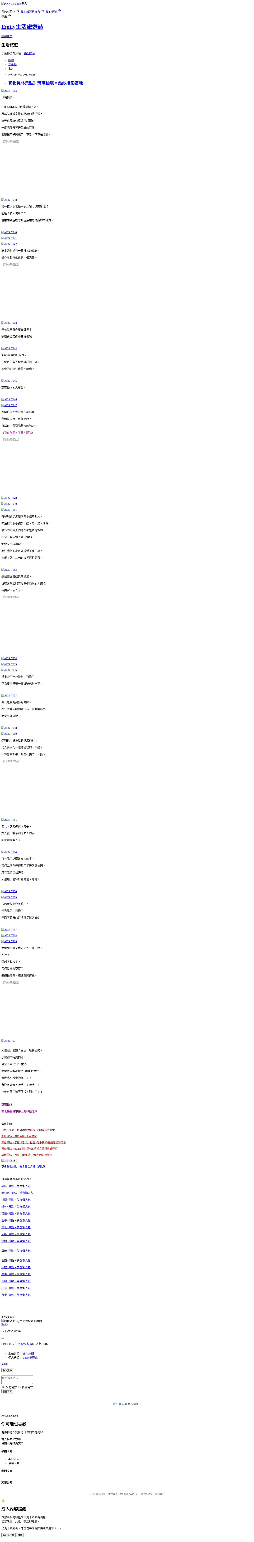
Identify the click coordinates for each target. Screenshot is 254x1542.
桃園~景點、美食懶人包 (16, 1199)
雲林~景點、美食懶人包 (16, 1241)
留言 (29, 1343)
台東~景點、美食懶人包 (16, 1294)
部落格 (12, 64)
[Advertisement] (27, 167)
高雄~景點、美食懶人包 (16, 1267)
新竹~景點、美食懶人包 (16, 1206)
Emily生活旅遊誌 (22, 27)
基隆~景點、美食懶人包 (16, 1186)
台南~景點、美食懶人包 (16, 1260)
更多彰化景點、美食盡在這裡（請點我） (24, 1166)
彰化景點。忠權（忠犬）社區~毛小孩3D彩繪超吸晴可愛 (33, 1142)
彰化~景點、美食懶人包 (16, 1227)
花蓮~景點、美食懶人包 (16, 1288)
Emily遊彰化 (30, 1357)
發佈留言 (7, 1391)
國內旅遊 (28, 1353)
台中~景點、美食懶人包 (16, 1220)
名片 (11, 68)
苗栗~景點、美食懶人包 (16, 1213)
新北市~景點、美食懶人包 (17, 1192)
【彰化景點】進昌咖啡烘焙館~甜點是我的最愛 (28, 1130)
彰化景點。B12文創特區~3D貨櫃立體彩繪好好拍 (29, 1148)
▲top (4, 1363)
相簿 (11, 60)
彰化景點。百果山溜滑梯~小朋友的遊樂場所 (26, 1154)
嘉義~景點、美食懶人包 (16, 1250)
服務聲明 (159, 1494)
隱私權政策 (146, 1494)
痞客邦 (22, 1343)
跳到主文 (6, 36)
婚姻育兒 (29, 53)
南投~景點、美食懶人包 (16, 1234)
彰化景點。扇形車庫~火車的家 (19, 1136)
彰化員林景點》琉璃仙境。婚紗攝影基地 (45, 83)
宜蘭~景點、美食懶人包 (16, 1281)
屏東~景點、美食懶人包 (16, 1274)
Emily (4, 1324)
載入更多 (7, 1370)
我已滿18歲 (8, 1535)
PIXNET (101, 1494)
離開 (20, 1535)
